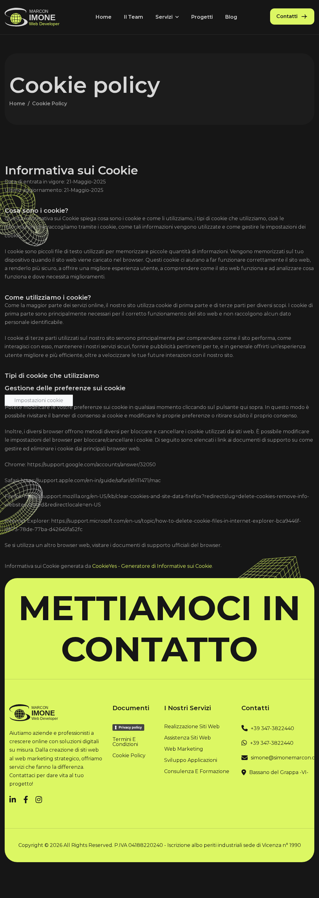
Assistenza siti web (187, 737)
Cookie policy (128, 755)
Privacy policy (130, 727)
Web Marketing (183, 749)
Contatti (287, 16)
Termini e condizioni (125, 742)
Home (104, 17)
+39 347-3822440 (272, 728)
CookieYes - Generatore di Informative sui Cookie (152, 566)
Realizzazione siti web (192, 726)
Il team (133, 17)
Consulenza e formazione (196, 771)
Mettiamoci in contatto (159, 628)
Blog (231, 17)
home (17, 104)
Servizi (164, 17)
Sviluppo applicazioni (190, 760)
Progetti (202, 17)
